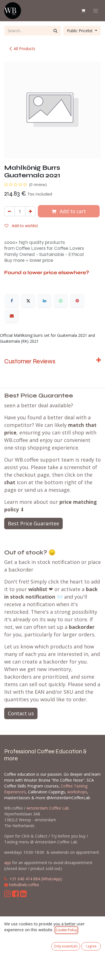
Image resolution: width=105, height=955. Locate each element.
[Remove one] (9, 211)
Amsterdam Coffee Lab (48, 808)
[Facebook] (11, 300)
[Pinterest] (77, 300)
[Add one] (30, 211)
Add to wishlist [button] (24, 225)
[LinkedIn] (44, 300)
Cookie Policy (66, 930)
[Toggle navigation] (95, 10)
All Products (24, 48)
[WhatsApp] (60, 300)
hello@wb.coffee (24, 884)
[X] (28, 300)
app (7, 862)
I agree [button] (91, 946)
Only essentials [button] (66, 946)
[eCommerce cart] (83, 11)
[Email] (11, 316)
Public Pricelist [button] (80, 30)
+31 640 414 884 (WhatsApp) (36, 878)
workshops (77, 791)
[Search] (55, 31)
